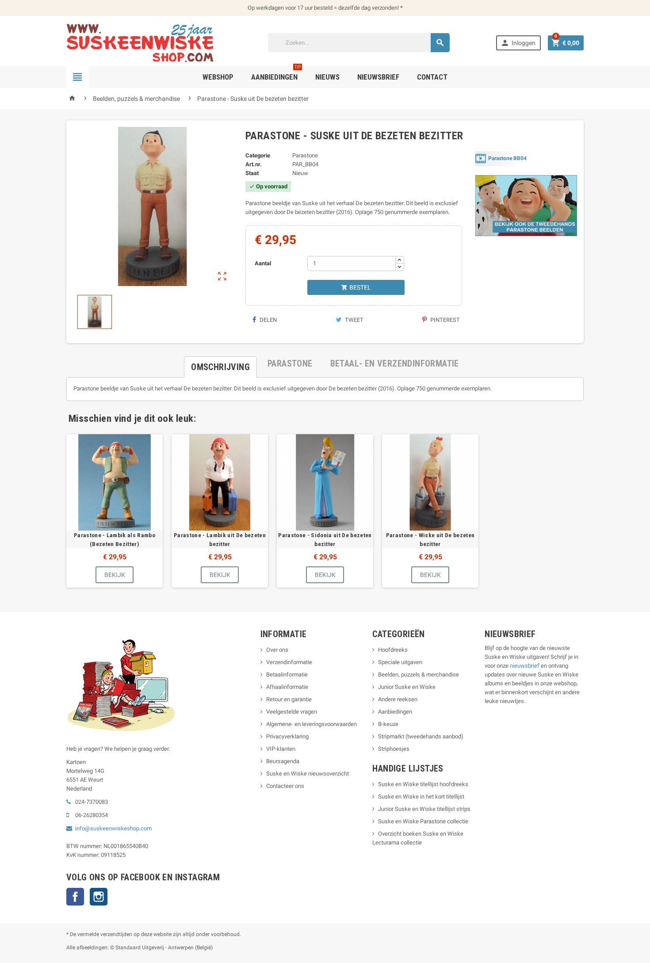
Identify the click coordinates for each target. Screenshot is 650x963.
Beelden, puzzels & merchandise (418, 674)
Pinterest (444, 320)
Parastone (305, 155)
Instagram (98, 897)
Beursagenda (282, 761)
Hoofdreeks (393, 649)
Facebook (75, 897)
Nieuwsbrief (378, 77)
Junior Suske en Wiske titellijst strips (424, 809)
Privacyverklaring (287, 736)
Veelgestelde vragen (291, 711)
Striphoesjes (393, 748)
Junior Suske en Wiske (407, 687)
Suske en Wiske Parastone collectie (423, 821)
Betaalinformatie (287, 674)
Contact (432, 77)
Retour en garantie (289, 699)
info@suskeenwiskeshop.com (113, 828)
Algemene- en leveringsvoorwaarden (311, 724)
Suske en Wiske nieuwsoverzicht (307, 773)
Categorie (257, 155)
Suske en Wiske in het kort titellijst (421, 796)
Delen (267, 320)
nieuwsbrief (524, 665)
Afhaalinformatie (287, 687)
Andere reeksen (397, 699)
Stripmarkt (391, 736)
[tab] (220, 363)
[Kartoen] (144, 42)
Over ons (277, 649)
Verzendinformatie (289, 662)
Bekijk (114, 574)
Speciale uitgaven (400, 662)
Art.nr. (253, 164)
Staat (252, 173)
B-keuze (388, 724)
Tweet (353, 320)
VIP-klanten (280, 748)
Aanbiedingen (395, 711)
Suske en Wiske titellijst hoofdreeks (423, 784)
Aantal (263, 263)
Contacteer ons (285, 786)
